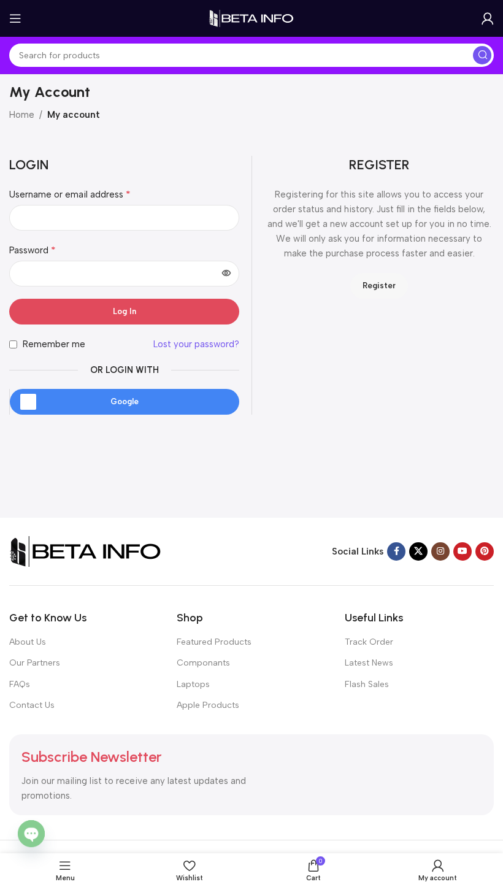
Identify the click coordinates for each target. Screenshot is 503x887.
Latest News (369, 663)
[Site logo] (251, 17)
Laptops (193, 684)
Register (379, 285)
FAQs (19, 684)
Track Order (369, 642)
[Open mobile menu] (15, 18)
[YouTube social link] (462, 551)
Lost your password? (196, 344)
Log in (124, 311)
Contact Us (32, 705)
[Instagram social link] (440, 551)
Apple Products (208, 705)
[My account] (487, 18)
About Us (27, 642)
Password (32, 250)
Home (21, 114)
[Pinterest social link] (484, 551)
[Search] (482, 55)
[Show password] (226, 273)
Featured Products (214, 642)
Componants (203, 663)
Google (124, 401)
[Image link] (86, 550)
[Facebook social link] (396, 551)
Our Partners (34, 663)
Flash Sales (367, 684)
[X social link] (418, 551)
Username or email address (70, 194)
